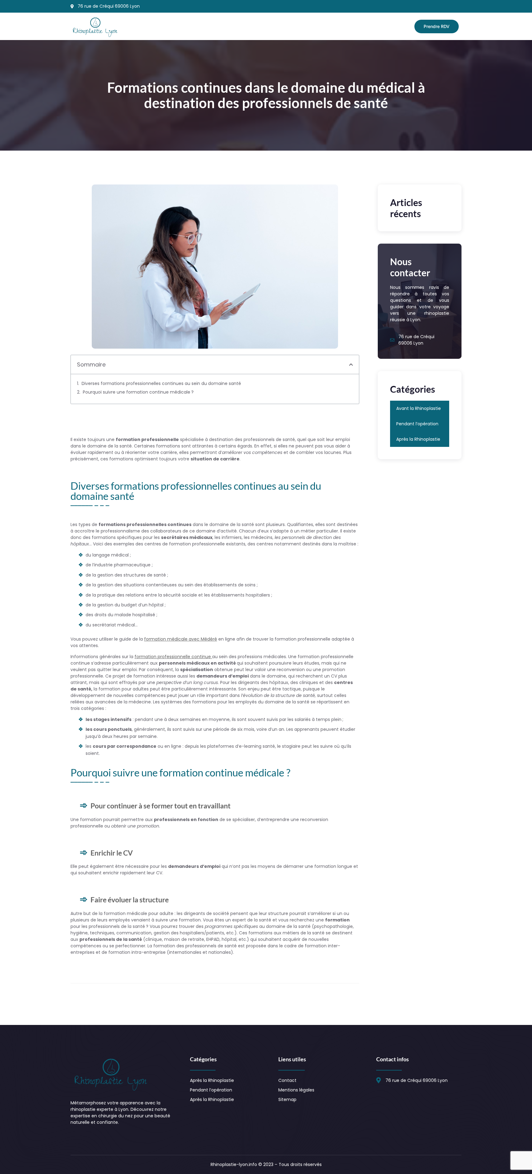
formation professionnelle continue (173, 657)
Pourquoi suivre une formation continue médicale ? (138, 392)
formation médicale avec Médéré (180, 639)
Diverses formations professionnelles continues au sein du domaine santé (161, 383)
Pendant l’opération (417, 424)
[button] (351, 364)
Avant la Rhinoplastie (418, 408)
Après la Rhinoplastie (418, 439)
